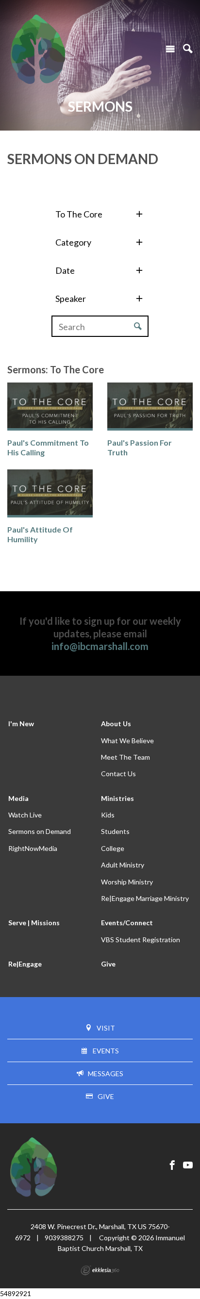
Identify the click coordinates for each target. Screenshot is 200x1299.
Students (115, 831)
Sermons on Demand (39, 831)
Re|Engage (25, 964)
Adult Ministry (122, 865)
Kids (108, 815)
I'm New (21, 723)
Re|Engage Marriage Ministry (145, 898)
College (112, 848)
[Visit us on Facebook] (172, 1165)
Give (108, 964)
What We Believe (127, 740)
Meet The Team (125, 757)
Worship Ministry (127, 882)
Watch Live (25, 815)
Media (18, 798)
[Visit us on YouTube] (188, 1165)
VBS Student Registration (140, 939)
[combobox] (100, 213)
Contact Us (118, 773)
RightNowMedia (32, 848)
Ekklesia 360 (100, 1270)
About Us (116, 723)
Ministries (117, 798)
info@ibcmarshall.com (100, 646)
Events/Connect (127, 922)
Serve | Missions (34, 922)
